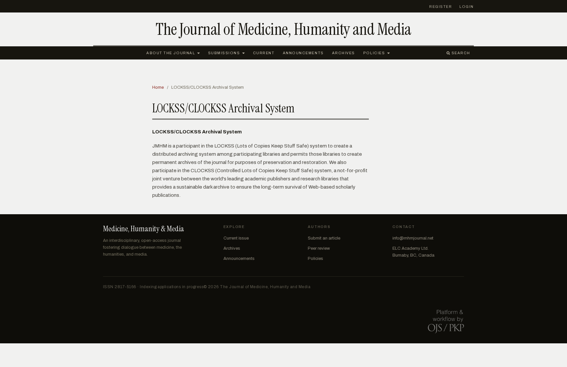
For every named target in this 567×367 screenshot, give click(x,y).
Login (466, 7)
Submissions (225, 53)
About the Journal (171, 53)
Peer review (319, 248)
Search (460, 53)
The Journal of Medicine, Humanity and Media (283, 29)
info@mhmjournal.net (412, 238)
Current (264, 53)
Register (440, 7)
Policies (374, 53)
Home (158, 87)
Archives (343, 53)
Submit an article (324, 238)
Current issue (236, 238)
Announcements (303, 53)
